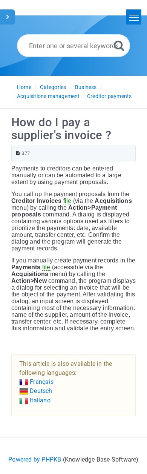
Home (24, 87)
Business (86, 87)
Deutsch (40, 390)
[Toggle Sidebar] (7, 17)
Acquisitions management (48, 96)
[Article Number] (17, 153)
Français (41, 381)
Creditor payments (109, 96)
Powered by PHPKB (34, 459)
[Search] (119, 45)
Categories (53, 87)
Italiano (39, 400)
